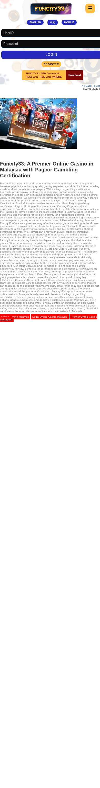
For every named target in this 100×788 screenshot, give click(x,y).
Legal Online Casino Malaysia (49, 316)
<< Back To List (91, 85)
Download (74, 75)
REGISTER (51, 64)
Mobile (69, 22)
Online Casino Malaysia (15, 316)
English (35, 22)
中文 (52, 22)
